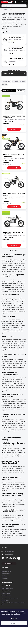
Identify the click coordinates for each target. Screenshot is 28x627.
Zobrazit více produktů (14, 70)
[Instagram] (6, 558)
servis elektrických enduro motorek (9, 421)
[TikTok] (18, 558)
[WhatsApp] (10, 558)
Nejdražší (22, 81)
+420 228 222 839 (8, 554)
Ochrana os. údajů (5, 593)
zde (20, 614)
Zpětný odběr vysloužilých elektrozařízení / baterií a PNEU (13, 603)
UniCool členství (5, 600)
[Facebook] (2, 558)
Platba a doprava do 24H (7, 588)
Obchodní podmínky (6, 591)
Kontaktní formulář (9, 563)
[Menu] (26, 2)
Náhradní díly (4, 578)
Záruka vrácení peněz (6, 595)
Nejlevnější (15, 81)
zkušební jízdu (15, 405)
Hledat (24, 5)
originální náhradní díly (15, 425)
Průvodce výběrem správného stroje (9, 598)
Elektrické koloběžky (6, 571)
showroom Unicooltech (11, 401)
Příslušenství (4, 576)
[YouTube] (14, 558)
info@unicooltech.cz (9, 551)
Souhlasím (14, 623)
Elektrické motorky (5, 573)
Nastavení (14, 618)
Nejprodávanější (6, 81)
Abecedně (4, 84)
